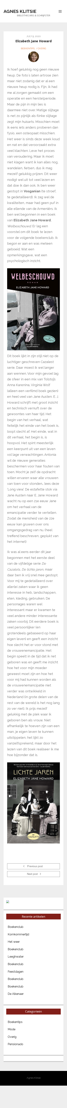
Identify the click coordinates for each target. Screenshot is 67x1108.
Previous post (34, 866)
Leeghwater (16, 956)
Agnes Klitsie (20, 11)
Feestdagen (15, 971)
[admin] (33, 57)
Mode (11, 1029)
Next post (32, 874)
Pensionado (15, 1044)
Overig (42, 48)
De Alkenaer (16, 994)
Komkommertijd (18, 934)
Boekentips (28, 48)
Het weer (14, 941)
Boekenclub (15, 927)
